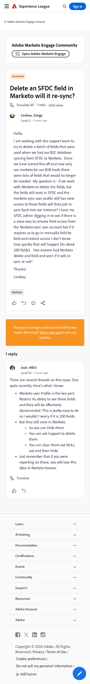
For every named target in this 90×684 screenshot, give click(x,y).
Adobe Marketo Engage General (26, 21)
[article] (45, 430)
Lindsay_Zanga (31, 115)
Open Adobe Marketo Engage (44, 53)
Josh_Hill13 (29, 367)
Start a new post (50, 332)
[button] (25, 105)
